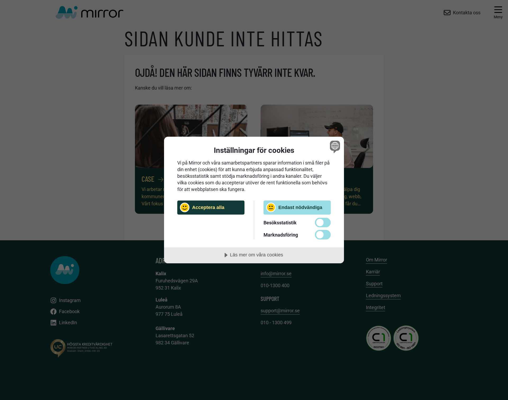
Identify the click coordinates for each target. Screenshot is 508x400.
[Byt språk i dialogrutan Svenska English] (334, 147)
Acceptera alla (208, 207)
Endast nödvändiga (300, 207)
